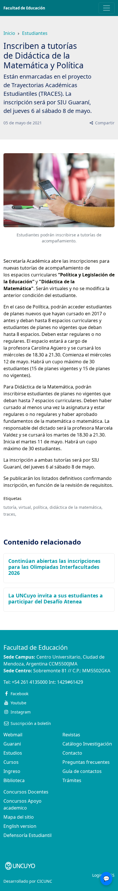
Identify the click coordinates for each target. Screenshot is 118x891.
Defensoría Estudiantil (27, 835)
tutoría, (10, 507)
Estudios (12, 753)
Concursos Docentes (25, 792)
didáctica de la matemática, (76, 507)
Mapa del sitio (18, 817)
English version (19, 826)
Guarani (12, 744)
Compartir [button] (104, 122)
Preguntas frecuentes (86, 762)
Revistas (71, 734)
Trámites (71, 780)
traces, (9, 514)
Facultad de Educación (24, 8)
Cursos (11, 762)
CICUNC (44, 881)
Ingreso (11, 771)
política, (40, 507)
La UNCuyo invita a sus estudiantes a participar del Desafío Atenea (55, 598)
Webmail (12, 734)
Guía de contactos (82, 771)
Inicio (9, 33)
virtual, (25, 507)
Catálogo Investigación (87, 744)
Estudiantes (35, 33)
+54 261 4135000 (30, 682)
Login (97, 875)
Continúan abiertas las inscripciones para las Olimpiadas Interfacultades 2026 (54, 566)
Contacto (72, 753)
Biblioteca (14, 780)
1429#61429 (70, 682)
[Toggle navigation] (107, 8)
